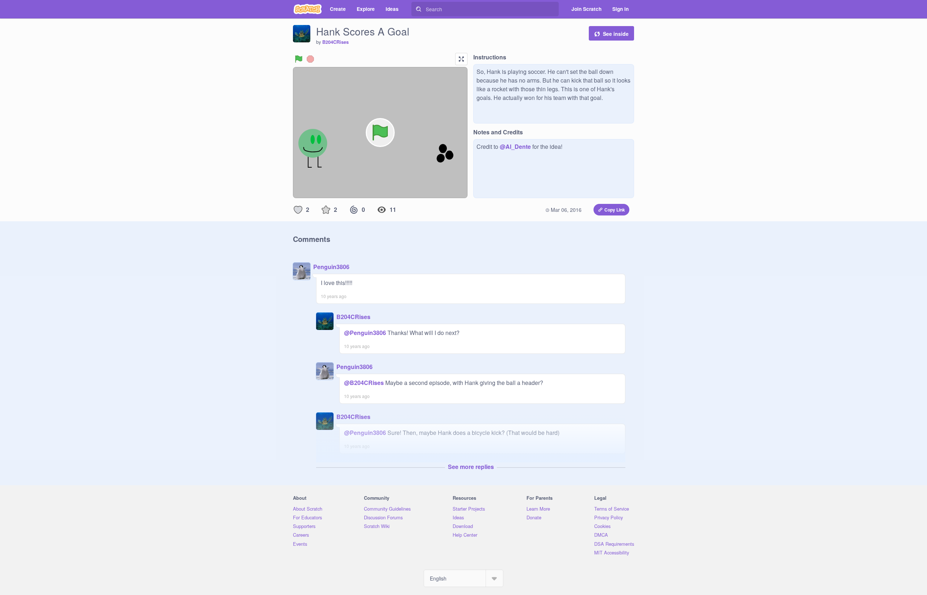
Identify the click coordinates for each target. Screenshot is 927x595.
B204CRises (335, 42)
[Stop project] (310, 59)
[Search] (418, 9)
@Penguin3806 (365, 332)
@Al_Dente (515, 146)
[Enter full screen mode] (461, 59)
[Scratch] (307, 9)
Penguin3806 (331, 267)
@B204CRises (364, 382)
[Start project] (299, 59)
